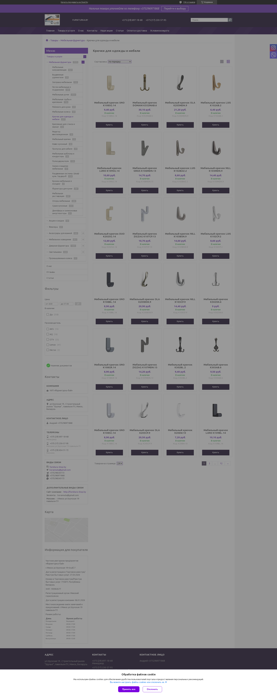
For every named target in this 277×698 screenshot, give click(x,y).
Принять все (128, 689)
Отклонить (152, 689)
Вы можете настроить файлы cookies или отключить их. (137, 682)
